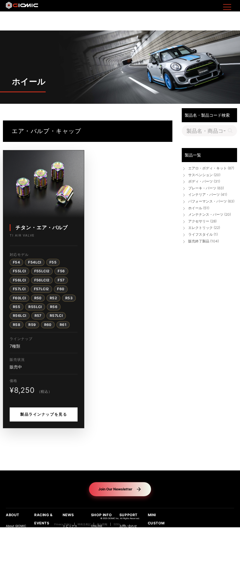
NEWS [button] (68, 515)
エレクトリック (204, 227)
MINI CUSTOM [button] (156, 519)
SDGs (117, 524)
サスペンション (204, 175)
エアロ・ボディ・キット (211, 168)
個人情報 (102, 524)
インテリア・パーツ (207, 194)
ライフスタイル (203, 234)
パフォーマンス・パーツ (211, 201)
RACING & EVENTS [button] (43, 519)
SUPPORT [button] (128, 515)
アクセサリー (202, 221)
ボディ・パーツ (204, 181)
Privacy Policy (62, 524)
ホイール (198, 208)
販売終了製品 (203, 241)
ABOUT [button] (12, 515)
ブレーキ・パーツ (206, 188)
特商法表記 (84, 524)
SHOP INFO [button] (101, 515)
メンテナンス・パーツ (209, 214)
